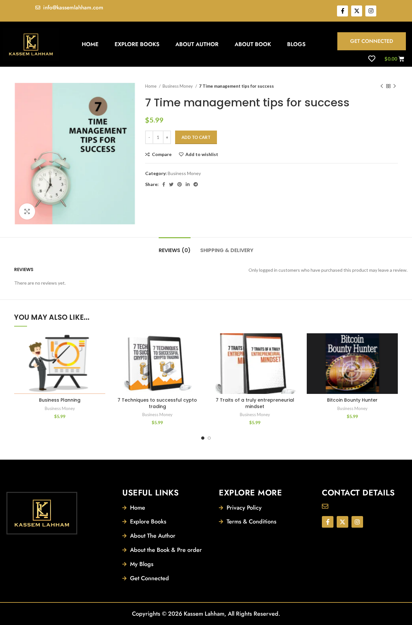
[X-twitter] (356, 10)
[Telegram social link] (196, 184)
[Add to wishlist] (100, 344)
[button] (100, 358)
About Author (197, 44)
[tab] (175, 247)
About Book (253, 44)
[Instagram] (370, 10)
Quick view (100, 373)
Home (90, 44)
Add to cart (196, 137)
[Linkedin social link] (188, 184)
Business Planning (59, 400)
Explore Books (137, 44)
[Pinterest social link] (179, 184)
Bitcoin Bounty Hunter (352, 400)
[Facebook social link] (163, 184)
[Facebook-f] (342, 10)
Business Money (178, 86)
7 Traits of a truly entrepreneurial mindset (255, 403)
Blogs (296, 44)
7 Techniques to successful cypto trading (157, 403)
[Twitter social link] (171, 184)
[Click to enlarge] (27, 211)
